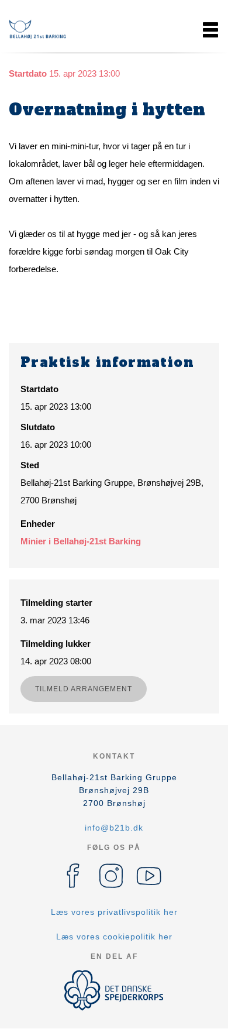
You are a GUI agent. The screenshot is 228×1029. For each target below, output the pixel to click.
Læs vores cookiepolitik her (114, 936)
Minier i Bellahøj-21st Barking (80, 541)
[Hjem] (38, 30)
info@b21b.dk (114, 827)
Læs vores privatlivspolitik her (114, 912)
